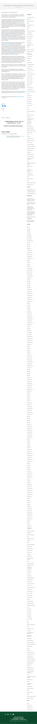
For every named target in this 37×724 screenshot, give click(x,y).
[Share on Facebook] (1, 117)
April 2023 (28, 266)
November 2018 (29, 361)
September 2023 (30, 258)
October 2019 (29, 340)
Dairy (28, 47)
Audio (28, 23)
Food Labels (29, 101)
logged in (8, 133)
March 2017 (29, 400)
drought (6, 36)
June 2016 (28, 418)
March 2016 (29, 424)
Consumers (29, 40)
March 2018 (29, 377)
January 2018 (29, 381)
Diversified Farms (30, 51)
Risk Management (30, 154)
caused (14, 25)
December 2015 (29, 430)
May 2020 (28, 326)
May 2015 (28, 443)
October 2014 (29, 457)
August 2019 (29, 344)
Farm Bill (28, 60)
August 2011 (29, 519)
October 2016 (29, 410)
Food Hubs (29, 97)
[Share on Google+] (5, 117)
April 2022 (28, 285)
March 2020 (29, 330)
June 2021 (28, 305)
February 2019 (29, 355)
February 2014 (29, 473)
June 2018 (28, 371)
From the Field (29, 105)
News (28, 134)
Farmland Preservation (31, 91)
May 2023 (28, 264)
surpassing (12, 50)
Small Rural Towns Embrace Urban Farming (14, 125)
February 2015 (29, 449)
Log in (28, 703)
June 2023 (28, 262)
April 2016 (28, 422)
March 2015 (29, 447)
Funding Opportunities (31, 111)
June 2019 (28, 348)
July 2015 (28, 439)
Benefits (28, 27)
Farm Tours (29, 72)
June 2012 (28, 500)
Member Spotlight (30, 128)
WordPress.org (29, 709)
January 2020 (29, 334)
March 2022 (29, 287)
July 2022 (28, 279)
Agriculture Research (30, 17)
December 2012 (29, 488)
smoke (7, 37)
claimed (9, 32)
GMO (28, 113)
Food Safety (29, 103)
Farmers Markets (30, 87)
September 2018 (30, 365)
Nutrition (28, 136)
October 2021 (29, 297)
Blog (21, 7)
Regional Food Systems (31, 146)
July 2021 (28, 303)
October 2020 (29, 320)
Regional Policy (29, 150)
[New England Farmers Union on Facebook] (5, 714)
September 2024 (30, 240)
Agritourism (29, 19)
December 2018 (29, 359)
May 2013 (28, 478)
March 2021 (29, 311)
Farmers (28, 85)
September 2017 (30, 389)
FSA (27, 107)
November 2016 (29, 408)
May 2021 (28, 307)
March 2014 (29, 471)
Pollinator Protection (30, 140)
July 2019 (28, 346)
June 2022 (28, 281)
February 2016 (29, 426)
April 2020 (28, 328)
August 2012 (29, 496)
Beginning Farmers (30, 25)
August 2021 (29, 301)
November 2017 (29, 385)
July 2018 (28, 369)
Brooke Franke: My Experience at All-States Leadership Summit (31, 199)
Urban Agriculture (30, 174)
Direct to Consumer (30, 49)
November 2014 (29, 455)
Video (28, 180)
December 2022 (29, 270)
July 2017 (28, 393)
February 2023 (29, 268)
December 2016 (29, 406)
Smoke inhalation (7, 44)
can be (8, 71)
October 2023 (29, 256)
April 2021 (28, 309)
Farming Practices (30, 89)
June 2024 (28, 244)
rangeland (12, 34)
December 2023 (29, 252)
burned (23, 19)
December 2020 (29, 316)
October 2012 (29, 492)
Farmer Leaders (30, 81)
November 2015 (29, 432)
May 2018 (28, 373)
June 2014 (28, 465)
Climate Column (30, 36)
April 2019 (28, 352)
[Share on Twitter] (3, 117)
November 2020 (29, 318)
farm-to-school (30, 591)
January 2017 (29, 404)
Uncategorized (29, 686)
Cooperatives (29, 42)
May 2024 (28, 246)
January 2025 (29, 238)
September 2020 (30, 322)
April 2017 (28, 398)
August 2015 (29, 437)
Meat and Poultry (30, 126)
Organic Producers (30, 138)
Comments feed (30, 707)
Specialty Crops (29, 166)
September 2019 (30, 342)
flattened (12, 57)
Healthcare (29, 630)
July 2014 (28, 463)
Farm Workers (29, 589)
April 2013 (28, 480)
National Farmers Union (31, 130)
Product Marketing (30, 144)
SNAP (28, 161)
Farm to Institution (30, 70)
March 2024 (29, 248)
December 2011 (29, 512)
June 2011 (28, 523)
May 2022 (28, 283)
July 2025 (28, 227)
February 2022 (29, 289)
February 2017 (29, 402)
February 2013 (29, 484)
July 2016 (28, 416)
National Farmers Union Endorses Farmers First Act (31, 203)
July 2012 (28, 498)
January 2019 (29, 357)
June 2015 (28, 441)
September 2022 (30, 275)
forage (18, 36)
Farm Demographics (30, 64)
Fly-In (28, 93)
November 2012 (29, 490)
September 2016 (30, 412)
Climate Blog (29, 32)
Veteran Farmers (30, 178)
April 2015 (28, 445)
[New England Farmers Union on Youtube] (13, 714)
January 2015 (29, 451)
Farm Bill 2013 (29, 62)
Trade (28, 681)
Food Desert (29, 95)
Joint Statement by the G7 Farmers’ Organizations (31, 217)
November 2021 (29, 295)
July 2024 (28, 242)
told (15, 59)
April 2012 (28, 504)
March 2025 (29, 234)
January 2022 (29, 291)
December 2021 (29, 293)
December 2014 (29, 453)
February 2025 (29, 236)
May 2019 (28, 350)
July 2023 (28, 260)
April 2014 (28, 469)
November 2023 (29, 254)
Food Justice (29, 99)
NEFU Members (29, 132)
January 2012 (29, 510)
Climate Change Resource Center (19, 92)
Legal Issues (29, 638)
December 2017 (29, 383)
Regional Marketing (30, 148)
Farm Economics (30, 66)
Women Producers (30, 184)
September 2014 (30, 459)
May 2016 (28, 420)
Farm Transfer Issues (30, 74)
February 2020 (29, 332)
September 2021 (30, 299)
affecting (11, 49)
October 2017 (29, 387)
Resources (29, 152)
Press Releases (29, 142)
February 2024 (29, 250)
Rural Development (30, 156)
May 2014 (28, 467)
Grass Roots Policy (30, 115)
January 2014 (29, 475)
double (10, 54)
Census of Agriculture (31, 544)
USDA (28, 176)
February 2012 (29, 508)
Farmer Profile (29, 83)
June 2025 (28, 229)
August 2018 (29, 367)
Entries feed (29, 705)
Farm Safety (29, 68)
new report (7, 83)
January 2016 (29, 428)
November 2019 (29, 338)
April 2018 (28, 375)
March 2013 (29, 482)
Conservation (29, 38)
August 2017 (29, 391)
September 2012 (30, 494)
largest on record (19, 26)
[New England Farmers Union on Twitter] (8, 714)
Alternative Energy (30, 21)
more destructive (20, 22)
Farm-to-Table (29, 79)
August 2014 (29, 461)
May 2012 (28, 502)
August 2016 (29, 414)
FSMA (28, 109)
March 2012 (29, 506)
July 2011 (28, 521)
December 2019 (29, 336)
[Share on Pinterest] (9, 117)
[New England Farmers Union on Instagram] (10, 714)
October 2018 (29, 363)
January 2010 (29, 525)
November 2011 (29, 514)
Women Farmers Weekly (31, 182)
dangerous (6, 43)
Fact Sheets (29, 58)
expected (18, 65)
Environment (29, 56)
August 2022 (29, 277)
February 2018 (29, 379)
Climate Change (30, 34)
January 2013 (29, 486)
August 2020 (29, 324)
